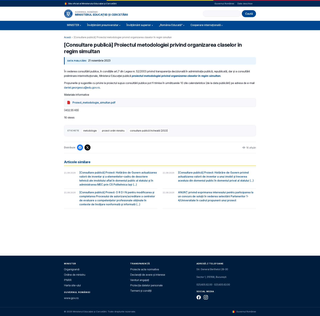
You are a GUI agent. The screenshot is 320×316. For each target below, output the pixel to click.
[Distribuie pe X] (87, 147)
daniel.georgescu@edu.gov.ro (82, 87)
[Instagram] (206, 297)
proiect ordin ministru (113, 130)
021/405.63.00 (222, 284)
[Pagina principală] (68, 13)
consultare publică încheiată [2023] (149, 130)
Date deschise (245, 3)
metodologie (90, 130)
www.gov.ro (71, 298)
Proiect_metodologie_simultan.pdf (93, 102)
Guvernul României (224, 3)
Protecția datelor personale (146, 285)
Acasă (67, 37)
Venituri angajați (139, 280)
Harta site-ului (72, 285)
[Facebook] (198, 297)
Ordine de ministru (74, 274)
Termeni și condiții (141, 290)
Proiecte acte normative (144, 269)
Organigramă (71, 269)
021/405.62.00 (204, 284)
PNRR (68, 280)
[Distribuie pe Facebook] (80, 147)
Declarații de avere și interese (147, 274)
